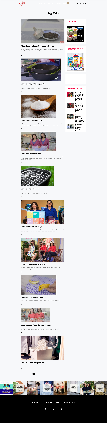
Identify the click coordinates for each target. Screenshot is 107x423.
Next (50, 373)
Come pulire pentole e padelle (33, 84)
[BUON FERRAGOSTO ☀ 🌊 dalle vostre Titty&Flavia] (87, 388)
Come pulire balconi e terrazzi (33, 264)
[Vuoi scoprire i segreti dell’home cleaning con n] (6, 388)
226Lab (72, 420)
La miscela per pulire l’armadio (33, 297)
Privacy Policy (36, 420)
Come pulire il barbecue (30, 189)
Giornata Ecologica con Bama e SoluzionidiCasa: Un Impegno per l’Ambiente (79, 118)
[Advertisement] (75, 79)
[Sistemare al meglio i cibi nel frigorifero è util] (33, 388)
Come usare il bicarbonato (31, 120)
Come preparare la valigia (31, 226)
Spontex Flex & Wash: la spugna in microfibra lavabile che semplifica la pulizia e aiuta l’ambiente (79, 96)
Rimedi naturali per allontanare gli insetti (38, 46)
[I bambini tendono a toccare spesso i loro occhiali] (47, 388)
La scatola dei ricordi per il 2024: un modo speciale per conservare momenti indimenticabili (79, 107)
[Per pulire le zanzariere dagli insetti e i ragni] (73, 388)
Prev (23, 373)
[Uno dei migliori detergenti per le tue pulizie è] (20, 388)
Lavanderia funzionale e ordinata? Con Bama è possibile (79, 127)
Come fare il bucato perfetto (32, 363)
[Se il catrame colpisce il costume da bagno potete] (100, 388)
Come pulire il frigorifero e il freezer (36, 325)
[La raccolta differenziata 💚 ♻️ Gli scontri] (60, 388)
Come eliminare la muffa (31, 154)
